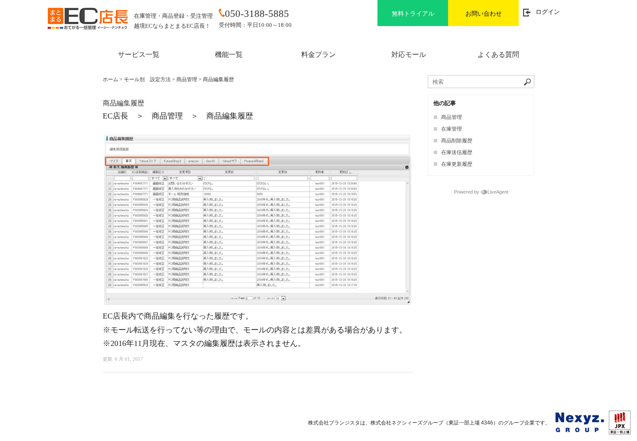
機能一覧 (229, 54)
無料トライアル (413, 13)
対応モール (408, 54)
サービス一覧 (138, 54)
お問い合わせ (483, 13)
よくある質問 (498, 54)
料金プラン (318, 54)
